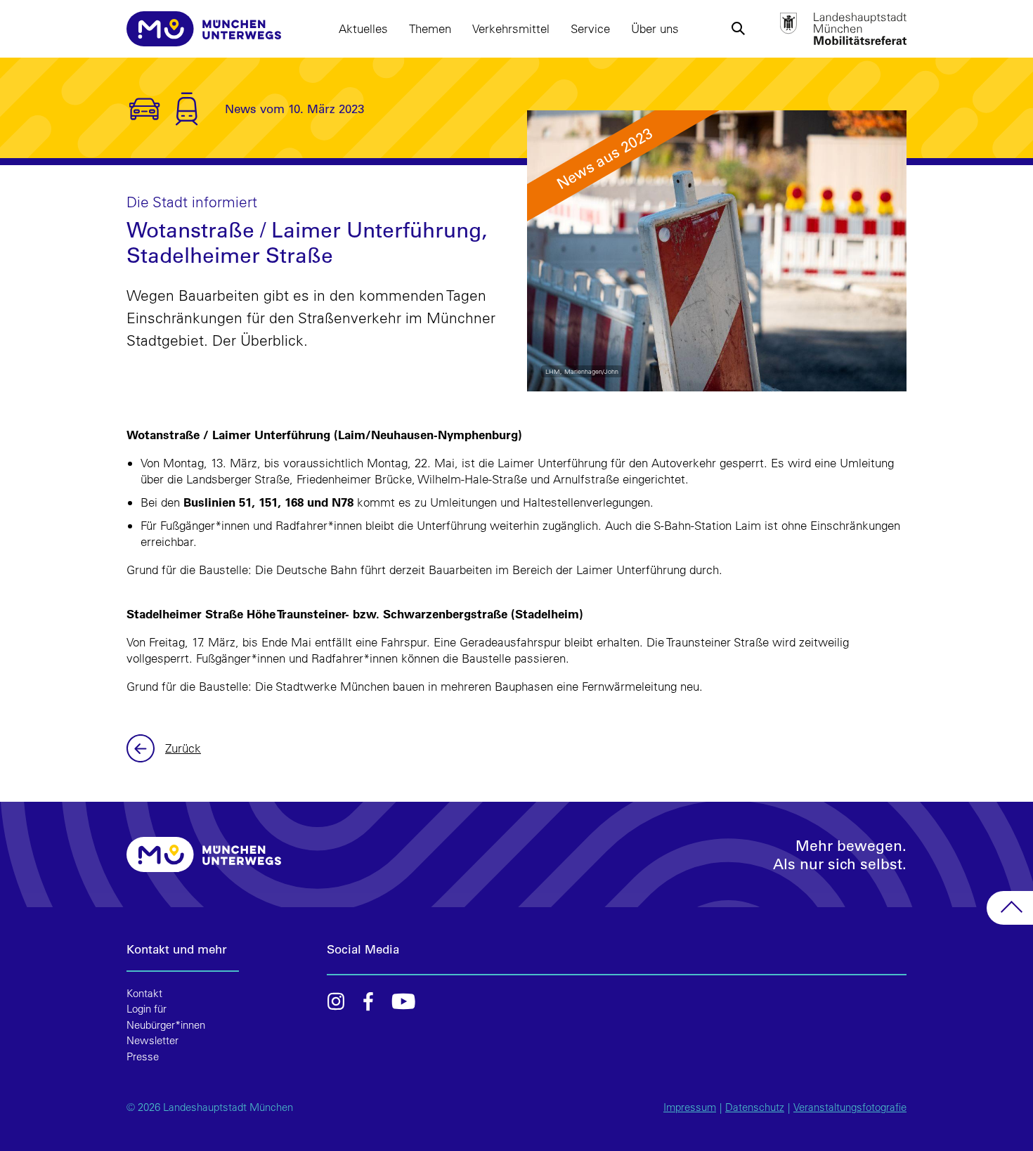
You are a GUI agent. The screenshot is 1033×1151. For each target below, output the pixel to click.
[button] (738, 29)
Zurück (142, 748)
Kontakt (144, 993)
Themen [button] (430, 28)
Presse (142, 1056)
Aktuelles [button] (363, 28)
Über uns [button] (655, 28)
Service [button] (590, 28)
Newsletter (152, 1040)
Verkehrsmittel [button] (511, 28)
